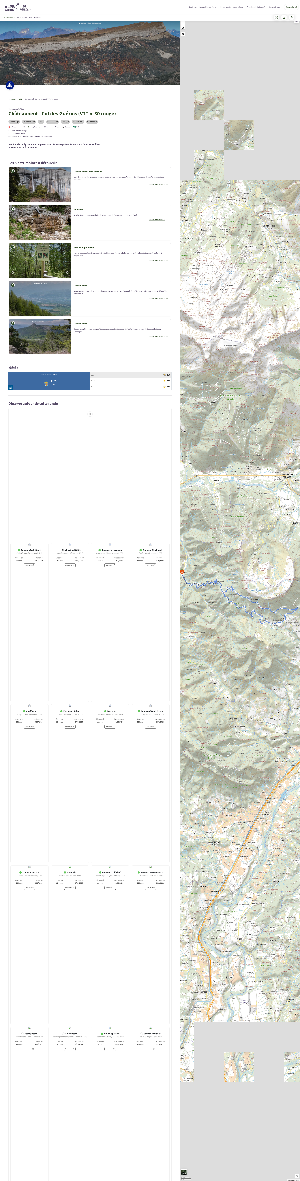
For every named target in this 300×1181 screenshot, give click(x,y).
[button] (183, 27)
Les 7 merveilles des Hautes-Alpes (202, 7)
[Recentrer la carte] (183, 34)
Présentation (9, 17)
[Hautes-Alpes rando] (16, 7)
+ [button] (183, 20)
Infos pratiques (35, 17)
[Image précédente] (13, 260)
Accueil (13, 99)
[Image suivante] (67, 260)
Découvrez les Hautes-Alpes (231, 7)
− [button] (183, 24)
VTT (20, 99)
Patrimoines (22, 17)
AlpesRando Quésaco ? (256, 7)
